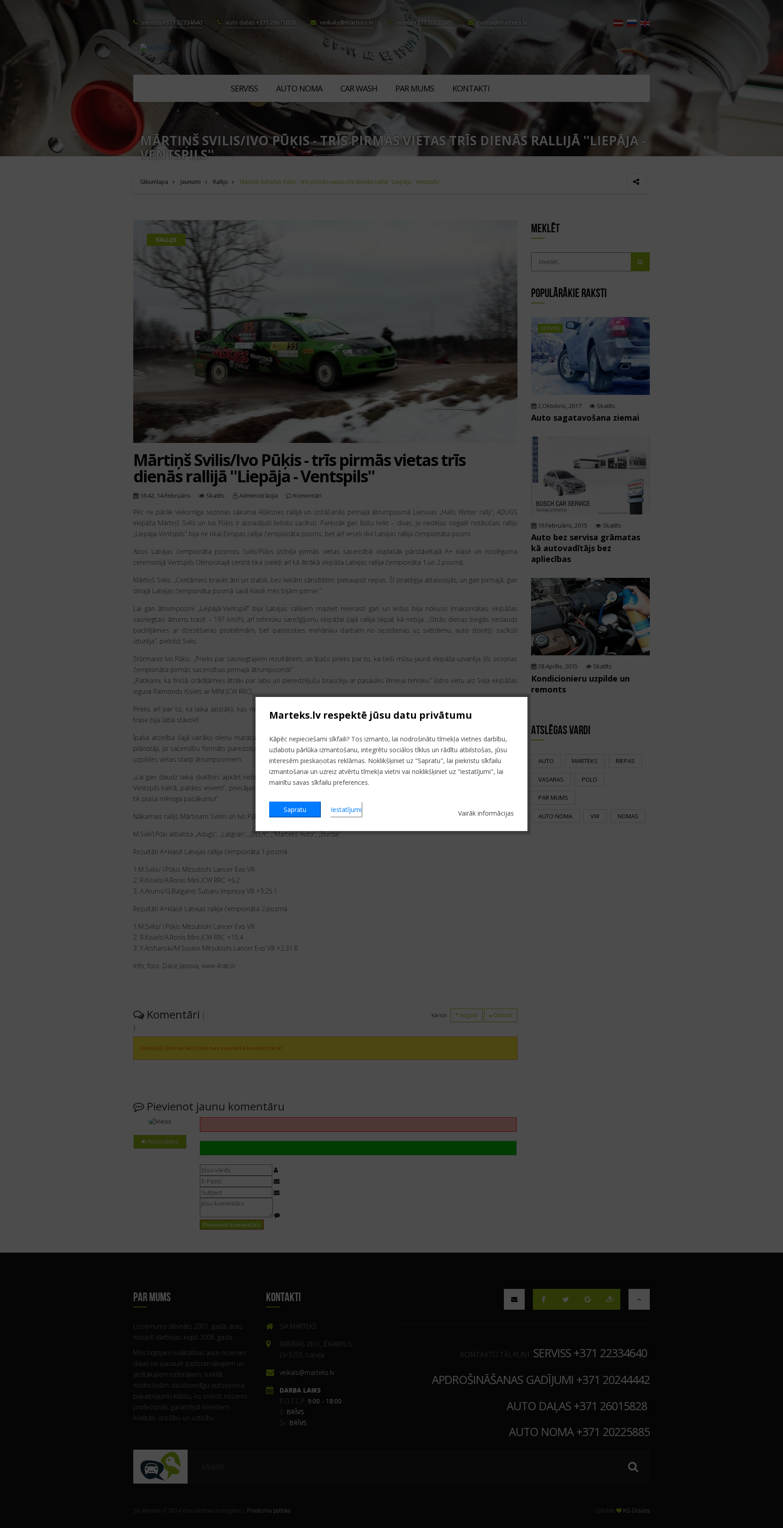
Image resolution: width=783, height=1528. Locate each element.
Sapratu (295, 809)
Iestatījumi (346, 809)
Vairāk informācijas (486, 813)
